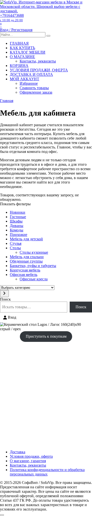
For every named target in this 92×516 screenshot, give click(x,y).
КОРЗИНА (19, 65)
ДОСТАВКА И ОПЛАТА (31, 74)
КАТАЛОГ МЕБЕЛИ (27, 52)
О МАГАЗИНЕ (22, 57)
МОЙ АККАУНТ (24, 79)
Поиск (5, 299)
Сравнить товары (34, 88)
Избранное (29, 83)
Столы (15, 248)
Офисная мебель (23, 274)
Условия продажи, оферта (31, 456)
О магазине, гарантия (28, 461)
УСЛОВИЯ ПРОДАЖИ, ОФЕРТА (39, 70)
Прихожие (18, 234)
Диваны (16, 226)
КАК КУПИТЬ (22, 48)
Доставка (17, 452)
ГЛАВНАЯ (19, 43)
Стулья (15, 243)
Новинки (17, 212)
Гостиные (18, 217)
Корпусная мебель (25, 270)
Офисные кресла (34, 279)
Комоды (16, 230)
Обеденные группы (26, 261)
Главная (6, 101)
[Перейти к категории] (4, 293)
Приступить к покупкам (46, 336)
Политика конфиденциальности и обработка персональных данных (47, 472)
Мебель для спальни (27, 257)
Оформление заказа (36, 92)
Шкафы (16, 221)
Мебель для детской (26, 239)
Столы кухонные (34, 252)
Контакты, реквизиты (38, 61)
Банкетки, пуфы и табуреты (33, 266)
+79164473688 (12, 17)
